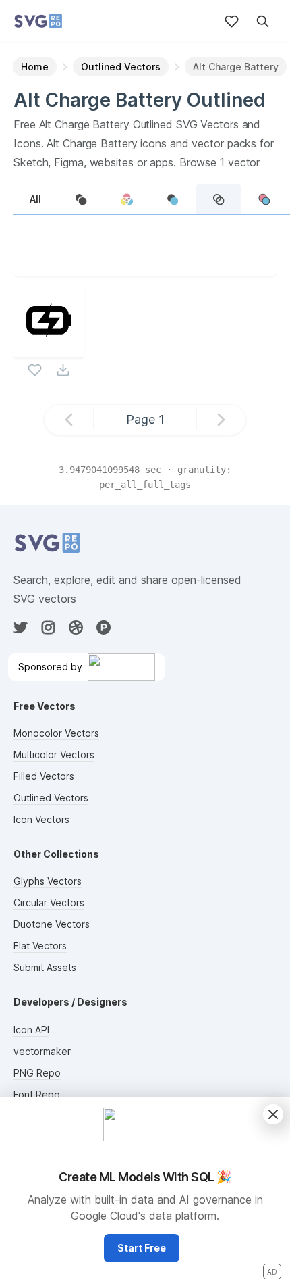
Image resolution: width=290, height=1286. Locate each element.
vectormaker (42, 1051)
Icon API (31, 1029)
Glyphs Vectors (47, 881)
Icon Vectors (41, 819)
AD (272, 1272)
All (35, 199)
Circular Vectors (48, 902)
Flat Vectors (40, 945)
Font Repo (36, 1094)
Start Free (141, 1248)
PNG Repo (37, 1073)
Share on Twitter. (207, 264)
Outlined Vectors (50, 797)
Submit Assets (44, 967)
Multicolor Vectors (53, 754)
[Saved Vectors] (231, 21)
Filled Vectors (43, 776)
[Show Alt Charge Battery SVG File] (49, 349)
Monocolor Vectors (56, 733)
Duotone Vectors (51, 924)
